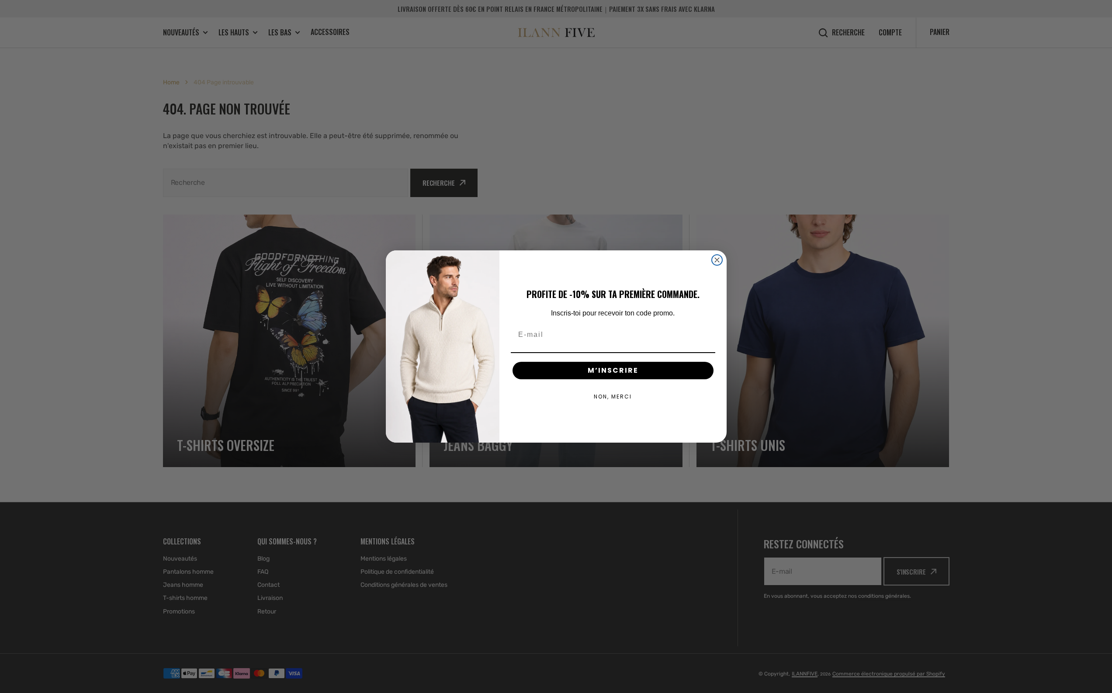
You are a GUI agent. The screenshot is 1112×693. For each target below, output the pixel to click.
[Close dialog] (717, 260)
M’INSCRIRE (613, 370)
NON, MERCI (613, 396)
